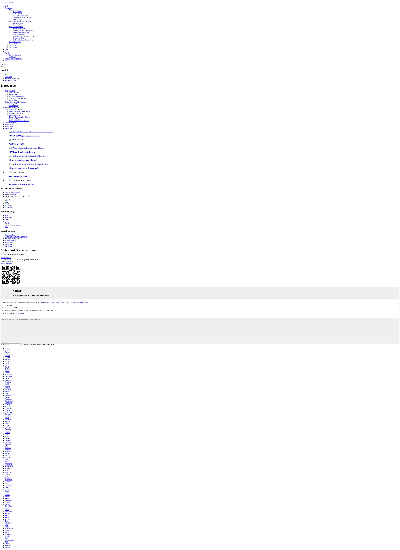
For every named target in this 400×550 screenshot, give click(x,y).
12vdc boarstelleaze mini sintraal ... (24, 160)
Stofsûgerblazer (18, 23)
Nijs (6, 49)
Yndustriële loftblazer (16, 27)
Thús (6, 6)
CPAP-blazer (17, 12)
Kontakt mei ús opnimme (13, 59)
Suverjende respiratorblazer (22, 17)
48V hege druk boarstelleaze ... (22, 152)
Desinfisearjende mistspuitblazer (23, 30)
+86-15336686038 (11, 194)
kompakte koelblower (18, 176)
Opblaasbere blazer (19, 29)
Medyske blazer (14, 10)
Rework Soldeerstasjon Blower (23, 36)
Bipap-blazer (17, 14)
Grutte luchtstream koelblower (22, 184)
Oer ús (7, 53)
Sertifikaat (12, 57)
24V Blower (13, 45)
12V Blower (13, 44)
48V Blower (13, 47)
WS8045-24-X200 (16, 144)
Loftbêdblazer (17, 19)
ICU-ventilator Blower (20, 15)
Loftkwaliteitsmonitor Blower (23, 40)
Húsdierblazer (17, 25)
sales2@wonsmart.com (12, 192)
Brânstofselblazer (19, 34)
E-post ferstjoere (6, 263)
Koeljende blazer (18, 38)
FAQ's (7, 51)
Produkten (8, 8)
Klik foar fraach (6, 258)
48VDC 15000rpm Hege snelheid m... (25, 136)
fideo (6, 60)
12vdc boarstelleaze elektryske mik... (24, 168)
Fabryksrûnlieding (15, 55)
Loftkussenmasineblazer (21, 32)
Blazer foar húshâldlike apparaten (20, 21)
